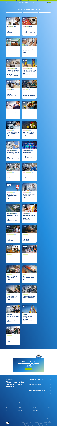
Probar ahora (38, 0)
